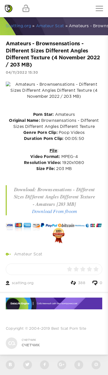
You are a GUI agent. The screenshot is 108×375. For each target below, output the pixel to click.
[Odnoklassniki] (78, 364)
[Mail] (96, 364)
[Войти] (26, 8)
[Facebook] (44, 364)
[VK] (10, 364)
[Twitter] (27, 364)
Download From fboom (54, 211)
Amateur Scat (28, 254)
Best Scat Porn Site (68, 328)
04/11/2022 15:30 (22, 72)
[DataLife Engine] (8, 8)
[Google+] (61, 364)
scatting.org (22, 283)
